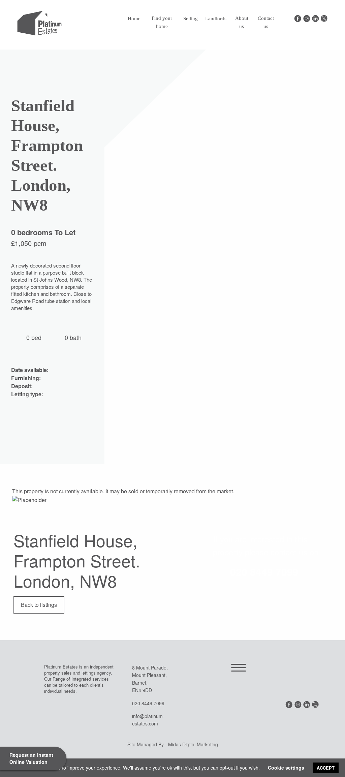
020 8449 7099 (264, 571)
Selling (190, 18)
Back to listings (39, 605)
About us (241, 22)
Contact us (266, 22)
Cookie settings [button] (286, 767)
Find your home (162, 22)
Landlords (215, 18)
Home (134, 18)
